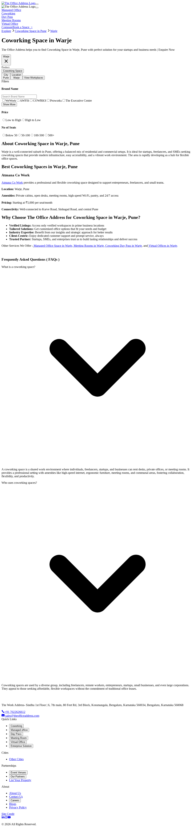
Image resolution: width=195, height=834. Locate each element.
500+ (51, 135)
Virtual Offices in (159, 245)
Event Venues (18, 772)
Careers (15, 800)
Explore (6, 31)
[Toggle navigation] (36, 4)
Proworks (56, 100)
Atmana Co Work (12, 182)
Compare (7, 27)
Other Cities (16, 759)
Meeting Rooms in (85, 245)
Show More (9, 104)
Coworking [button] (8, 13)
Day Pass (16, 734)
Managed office (19, 730)
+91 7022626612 (15, 711)
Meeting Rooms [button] (11, 20)
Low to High (13, 120)
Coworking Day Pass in (120, 245)
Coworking (16, 726)
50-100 (25, 135)
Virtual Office (18, 742)
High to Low (33, 120)
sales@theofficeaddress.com (22, 715)
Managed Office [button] (11, 10)
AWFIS (24, 100)
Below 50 (11, 135)
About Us (15, 793)
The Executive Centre (79, 100)
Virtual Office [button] (10, 23)
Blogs (12, 804)
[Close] (36, 7)
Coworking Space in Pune (30, 31)
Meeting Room (19, 738)
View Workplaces (33, 77)
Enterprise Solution (21, 746)
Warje (53, 31)
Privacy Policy (18, 807)
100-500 (39, 135)
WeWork (10, 100)
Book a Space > (23, 27)
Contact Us (16, 796)
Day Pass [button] (7, 16)
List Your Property (20, 780)
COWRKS (39, 100)
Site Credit (8, 814)
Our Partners (18, 776)
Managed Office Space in (49, 245)
